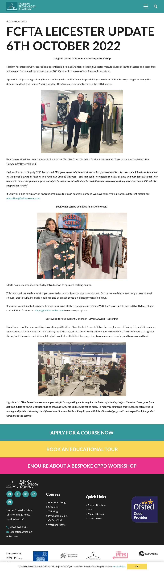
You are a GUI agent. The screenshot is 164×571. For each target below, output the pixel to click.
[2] (42, 556)
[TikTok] (33, 494)
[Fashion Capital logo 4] (95, 556)
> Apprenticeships (96, 505)
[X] (17, 494)
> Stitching (52, 507)
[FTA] (23, 6)
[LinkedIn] (9, 502)
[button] (145, 6)
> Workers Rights (56, 525)
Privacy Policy (119, 566)
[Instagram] (25, 494)
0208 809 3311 (19, 527)
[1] (68, 554)
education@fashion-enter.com (23, 198)
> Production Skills (56, 516)
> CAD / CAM (54, 520)
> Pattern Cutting (56, 502)
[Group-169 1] (148, 553)
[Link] (82, 432)
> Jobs (89, 509)
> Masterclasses (95, 514)
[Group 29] (121, 555)
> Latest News (94, 518)
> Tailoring (52, 511)
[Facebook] (9, 494)
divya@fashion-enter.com (49, 310)
